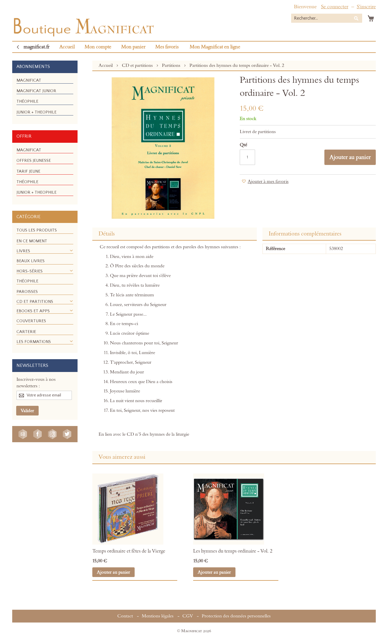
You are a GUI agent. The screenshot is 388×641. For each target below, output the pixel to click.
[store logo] (83, 26)
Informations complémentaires (305, 233)
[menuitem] (28, 80)
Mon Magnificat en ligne (215, 47)
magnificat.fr (36, 47)
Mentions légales (158, 616)
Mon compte (98, 47)
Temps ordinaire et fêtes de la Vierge (128, 551)
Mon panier (133, 47)
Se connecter (334, 6)
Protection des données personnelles (236, 616)
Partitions (172, 65)
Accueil (67, 47)
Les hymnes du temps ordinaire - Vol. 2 (232, 551)
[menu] (45, 98)
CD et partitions (138, 65)
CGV (187, 616)
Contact (125, 616)
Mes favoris (167, 47)
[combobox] (326, 18)
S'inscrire (366, 6)
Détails (107, 233)
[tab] (174, 234)
